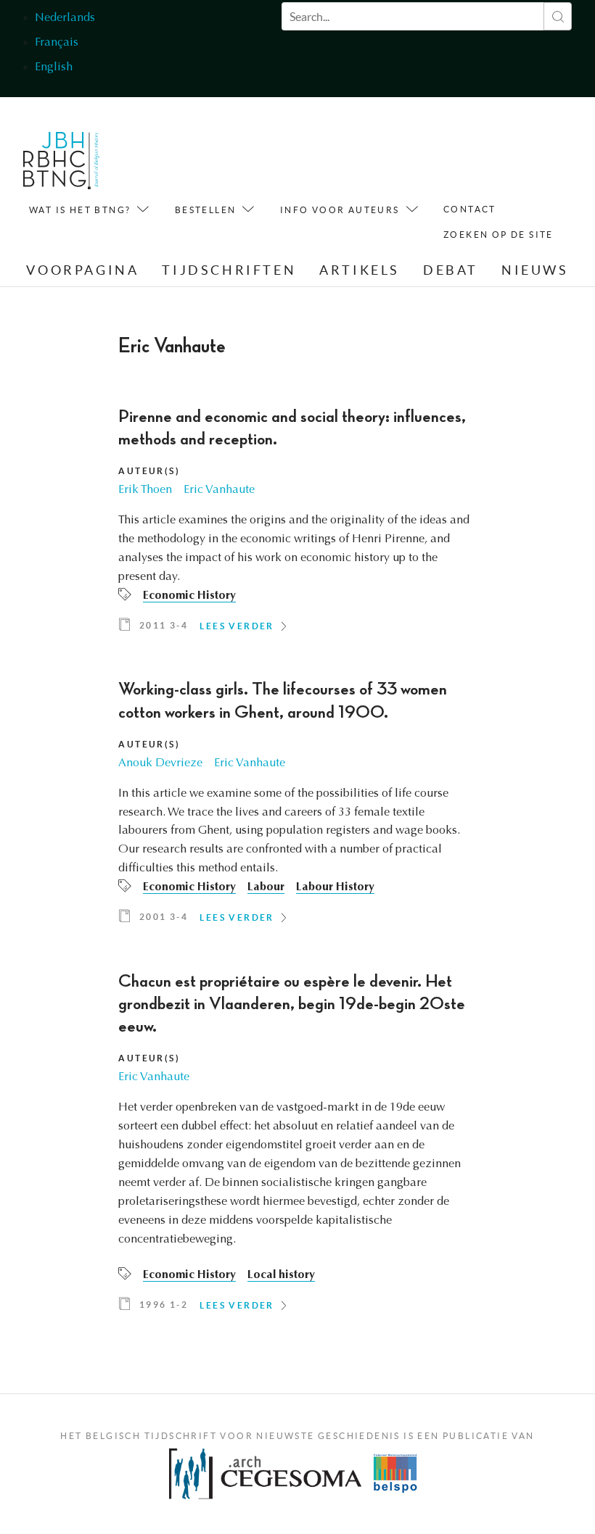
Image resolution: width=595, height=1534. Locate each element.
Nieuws (535, 270)
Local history (281, 1275)
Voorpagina (82, 270)
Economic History (189, 596)
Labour (265, 887)
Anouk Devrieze (160, 763)
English (54, 67)
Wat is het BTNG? (80, 210)
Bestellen (206, 210)
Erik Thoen (145, 490)
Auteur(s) (149, 471)
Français (56, 43)
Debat (450, 270)
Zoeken (557, 16)
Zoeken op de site (498, 234)
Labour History (335, 887)
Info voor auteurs (340, 210)
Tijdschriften (229, 270)
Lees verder (237, 626)
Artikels (359, 270)
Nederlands (65, 18)
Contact (469, 209)
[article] (297, 525)
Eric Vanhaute (219, 490)
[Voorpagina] (61, 164)
